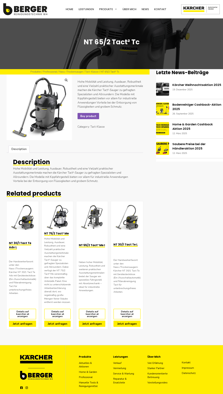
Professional (50, 72)
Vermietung (119, 368)
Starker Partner (155, 368)
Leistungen (86, 9)
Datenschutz (189, 373)
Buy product (88, 116)
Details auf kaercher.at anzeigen (22, 314)
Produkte (106, 9)
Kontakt (160, 9)
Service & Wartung (123, 373)
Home (69, 9)
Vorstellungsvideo (157, 382)
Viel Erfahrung (155, 363)
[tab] (19, 149)
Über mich (129, 9)
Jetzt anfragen (22, 324)
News (145, 9)
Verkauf (117, 363)
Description (19, 149)
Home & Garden (88, 372)
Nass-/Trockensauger (71, 72)
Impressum (188, 368)
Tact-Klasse (92, 72)
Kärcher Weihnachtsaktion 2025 (196, 85)
